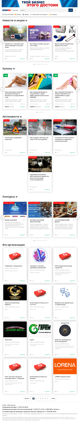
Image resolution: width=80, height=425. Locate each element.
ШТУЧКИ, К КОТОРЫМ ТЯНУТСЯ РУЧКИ (37, 221)
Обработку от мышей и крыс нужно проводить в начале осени (14, 45)
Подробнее (22, 58)
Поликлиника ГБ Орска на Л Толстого (39, 303)
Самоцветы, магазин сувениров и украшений (38, 266)
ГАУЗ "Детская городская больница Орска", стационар (14, 377)
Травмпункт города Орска (13, 266)
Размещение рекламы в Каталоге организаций (17, 409)
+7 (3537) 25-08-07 (22, 407)
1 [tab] (33, 64)
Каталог (15, 10)
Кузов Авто (8, 340)
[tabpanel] (15, 43)
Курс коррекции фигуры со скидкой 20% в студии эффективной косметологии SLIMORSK (39, 94)
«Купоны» (33, 411)
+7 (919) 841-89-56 (50, 411)
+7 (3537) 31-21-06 (38, 409)
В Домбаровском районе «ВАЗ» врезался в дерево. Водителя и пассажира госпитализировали (39, 177)
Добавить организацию (10, 414)
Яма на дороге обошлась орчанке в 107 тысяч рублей (39, 138)
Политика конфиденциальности (33, 414)
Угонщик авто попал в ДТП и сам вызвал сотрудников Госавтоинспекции (64, 139)
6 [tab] (44, 64)
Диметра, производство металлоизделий (63, 340)
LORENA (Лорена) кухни (62, 377)
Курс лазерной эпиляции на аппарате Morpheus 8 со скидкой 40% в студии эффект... (64, 94)
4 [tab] (43, 112)
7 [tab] (46, 64)
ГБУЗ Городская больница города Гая (63, 266)
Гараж (32, 340)
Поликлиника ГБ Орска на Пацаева (38, 377)
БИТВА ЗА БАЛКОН (11, 220)
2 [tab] (35, 64)
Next (77, 41)
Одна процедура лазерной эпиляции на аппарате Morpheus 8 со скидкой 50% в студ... (14, 94)
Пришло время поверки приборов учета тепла (64, 44)
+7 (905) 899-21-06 (49, 409)
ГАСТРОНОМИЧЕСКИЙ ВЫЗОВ (62, 221)
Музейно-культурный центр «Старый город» (64, 303)
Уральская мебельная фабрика (12, 303)
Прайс (20, 414)
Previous (3, 41)
